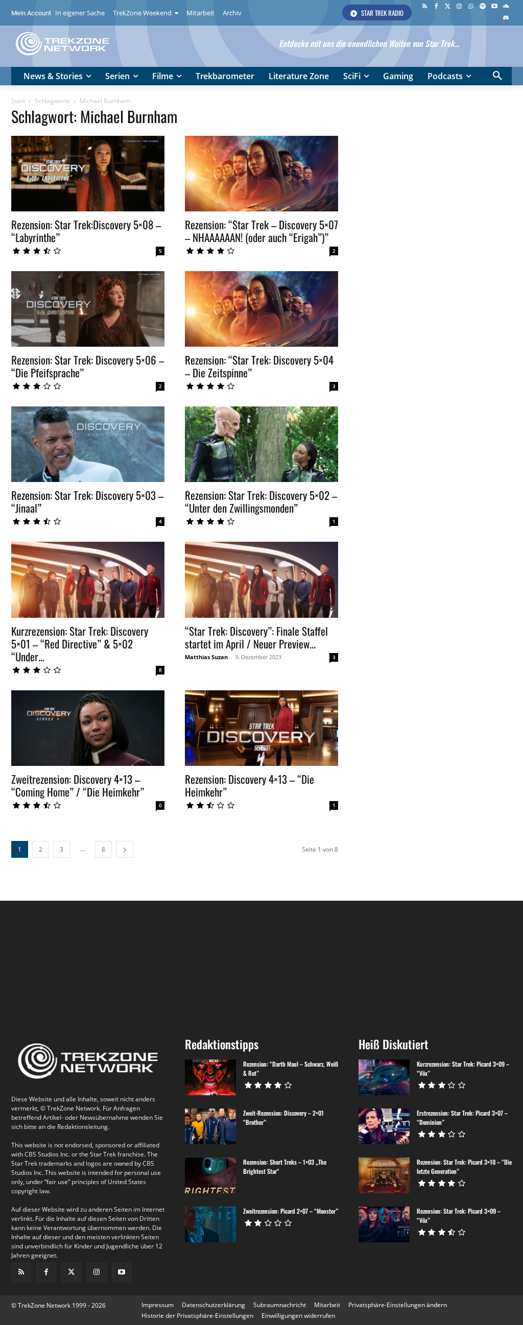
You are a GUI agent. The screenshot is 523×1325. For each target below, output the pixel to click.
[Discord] (506, 19)
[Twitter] (448, 7)
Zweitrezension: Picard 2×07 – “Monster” (290, 1211)
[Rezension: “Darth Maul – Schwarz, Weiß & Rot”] (210, 1077)
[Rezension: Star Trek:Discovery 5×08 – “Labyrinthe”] (87, 173)
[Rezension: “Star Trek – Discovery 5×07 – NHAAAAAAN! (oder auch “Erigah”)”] (261, 173)
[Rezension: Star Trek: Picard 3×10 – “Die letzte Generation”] (384, 1175)
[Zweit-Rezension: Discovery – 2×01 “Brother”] (210, 1126)
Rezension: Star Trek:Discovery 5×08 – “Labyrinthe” (86, 230)
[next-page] (124, 849)
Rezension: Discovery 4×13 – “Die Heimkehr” (249, 785)
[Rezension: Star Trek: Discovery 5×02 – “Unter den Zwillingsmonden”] (261, 444)
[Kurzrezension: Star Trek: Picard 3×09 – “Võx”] (384, 1077)
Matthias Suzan (206, 657)
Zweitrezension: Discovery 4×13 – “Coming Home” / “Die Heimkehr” (77, 785)
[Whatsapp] (471, 7)
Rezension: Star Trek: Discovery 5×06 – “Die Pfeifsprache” (87, 366)
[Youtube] (494, 7)
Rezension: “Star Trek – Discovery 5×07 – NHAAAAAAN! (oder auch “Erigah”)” (261, 230)
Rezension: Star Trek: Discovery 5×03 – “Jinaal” (87, 501)
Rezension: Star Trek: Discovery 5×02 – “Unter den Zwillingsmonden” (261, 501)
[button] (497, 76)
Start (18, 101)
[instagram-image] (52, 964)
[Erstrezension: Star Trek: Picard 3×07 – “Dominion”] (384, 1126)
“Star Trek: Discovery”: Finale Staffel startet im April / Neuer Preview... (256, 637)
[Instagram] (459, 7)
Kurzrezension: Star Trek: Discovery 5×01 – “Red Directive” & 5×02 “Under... (79, 643)
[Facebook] (436, 7)
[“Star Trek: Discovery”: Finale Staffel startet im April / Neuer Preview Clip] (261, 579)
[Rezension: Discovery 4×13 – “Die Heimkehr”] (261, 728)
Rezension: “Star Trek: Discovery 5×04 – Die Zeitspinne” (259, 366)
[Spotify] (483, 7)
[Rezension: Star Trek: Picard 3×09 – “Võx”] (384, 1224)
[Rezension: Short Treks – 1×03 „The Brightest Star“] (210, 1175)
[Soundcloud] (506, 7)
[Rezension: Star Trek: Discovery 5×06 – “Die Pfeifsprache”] (87, 309)
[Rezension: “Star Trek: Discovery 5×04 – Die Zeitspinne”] (261, 309)
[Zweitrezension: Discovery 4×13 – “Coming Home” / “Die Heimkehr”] (87, 728)
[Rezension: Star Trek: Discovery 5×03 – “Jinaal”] (87, 444)
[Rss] (425, 7)
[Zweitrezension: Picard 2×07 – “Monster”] (210, 1224)
